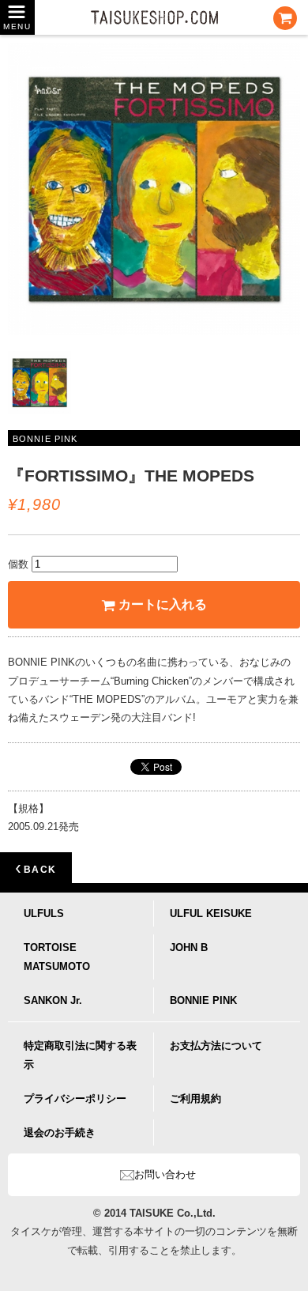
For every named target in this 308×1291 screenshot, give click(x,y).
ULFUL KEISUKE (211, 913)
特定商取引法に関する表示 (80, 1055)
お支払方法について (216, 1045)
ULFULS (44, 913)
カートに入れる (162, 604)
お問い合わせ (165, 1174)
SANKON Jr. (53, 1000)
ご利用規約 (195, 1098)
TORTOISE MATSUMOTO (57, 957)
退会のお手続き (60, 1132)
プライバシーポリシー (75, 1098)
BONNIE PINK (203, 1000)
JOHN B (189, 947)
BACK (38, 869)
